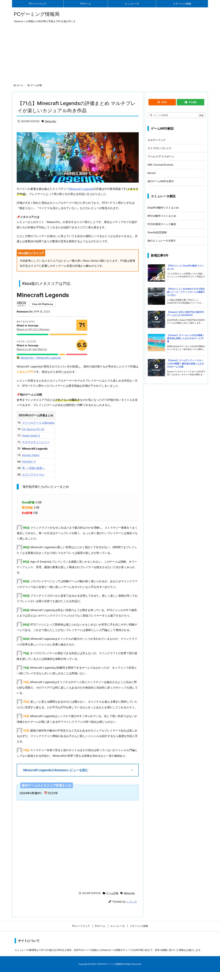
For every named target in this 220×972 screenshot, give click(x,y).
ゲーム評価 (36, 85)
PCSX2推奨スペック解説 (161, 224)
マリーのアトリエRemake (38, 422)
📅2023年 (51, 793)
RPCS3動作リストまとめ (161, 215)
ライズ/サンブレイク (159, 148)
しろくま (132, 901)
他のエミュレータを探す (161, 240)
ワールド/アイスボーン (160, 156)
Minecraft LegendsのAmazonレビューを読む (55, 770)
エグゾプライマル (33, 474)
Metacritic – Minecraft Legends (40, 357)
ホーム (19, 85)
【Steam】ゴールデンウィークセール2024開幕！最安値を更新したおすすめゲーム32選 (185, 363)
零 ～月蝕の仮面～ (33, 468)
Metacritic (50, 121)
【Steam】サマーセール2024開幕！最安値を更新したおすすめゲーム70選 (186, 338)
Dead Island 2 (31, 435)
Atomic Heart (31, 455)
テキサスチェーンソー (36, 442)
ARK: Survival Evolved (160, 164)
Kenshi (151, 173)
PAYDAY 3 (28, 461)
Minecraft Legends (81, 189)
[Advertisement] (110, 54)
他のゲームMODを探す (160, 181)
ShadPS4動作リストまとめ (163, 207)
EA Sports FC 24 (33, 429)
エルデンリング (156, 140)
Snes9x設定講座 (157, 232)
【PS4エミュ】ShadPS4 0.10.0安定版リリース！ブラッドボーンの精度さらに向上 (186, 291)
